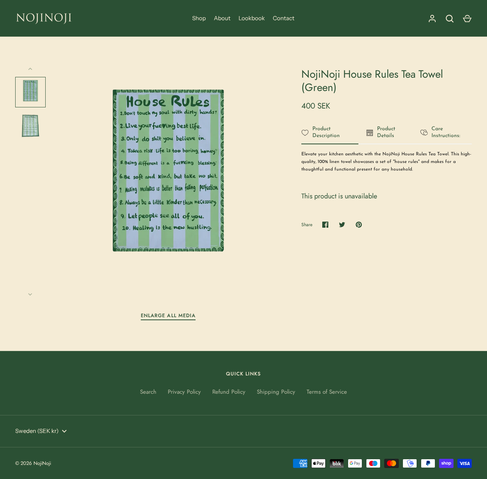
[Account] (432, 18)
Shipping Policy (276, 392)
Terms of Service (327, 392)
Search (148, 392)
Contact (283, 18)
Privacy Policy (184, 392)
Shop (199, 18)
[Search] (449, 18)
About (222, 18)
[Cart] (467, 18)
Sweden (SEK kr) (37, 430)
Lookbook (252, 18)
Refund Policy (228, 392)
